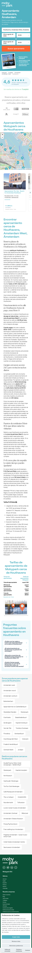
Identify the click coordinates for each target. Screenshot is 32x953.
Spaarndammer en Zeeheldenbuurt (15, 707)
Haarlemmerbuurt (21, 723)
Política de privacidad (7, 950)
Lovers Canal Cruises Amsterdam (15, 808)
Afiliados (5, 906)
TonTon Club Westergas (11, 786)
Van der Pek (7, 728)
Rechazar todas (16, 941)
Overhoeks (7, 717)
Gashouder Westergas (11, 781)
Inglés (4, 881)
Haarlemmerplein (21, 770)
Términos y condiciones (19, 950)
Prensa (4, 902)
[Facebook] (4, 867)
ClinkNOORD (22, 797)
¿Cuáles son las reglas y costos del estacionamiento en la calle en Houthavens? (13, 643)
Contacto (27, 950)
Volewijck (25, 739)
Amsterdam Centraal (10, 813)
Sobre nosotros (6, 894)
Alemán (5, 879)
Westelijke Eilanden (10, 712)
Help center (5, 898)
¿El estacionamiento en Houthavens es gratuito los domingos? (13, 650)
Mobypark (4, 72)
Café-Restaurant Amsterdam (13, 792)
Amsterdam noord (10, 690)
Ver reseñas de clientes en (16, 89)
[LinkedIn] (11, 867)
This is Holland (8, 797)
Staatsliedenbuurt (21, 717)
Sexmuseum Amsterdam (12, 847)
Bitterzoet (25, 813)
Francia (4, 884)
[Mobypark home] (7, 4)
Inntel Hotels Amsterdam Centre (14, 842)
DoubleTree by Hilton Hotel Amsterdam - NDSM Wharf (12, 764)
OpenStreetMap (22, 169)
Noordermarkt (8, 802)
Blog (4, 896)
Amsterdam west (9, 685)
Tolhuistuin (21, 802)
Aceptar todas (16, 937)
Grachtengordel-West (11, 739)
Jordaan (20, 750)
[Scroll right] (30, 192)
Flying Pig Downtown (10, 824)
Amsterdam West (6, 74)
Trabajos (5, 900)
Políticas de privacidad (8, 909)
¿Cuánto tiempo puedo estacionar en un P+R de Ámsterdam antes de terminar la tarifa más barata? (14, 664)
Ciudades (10, 72)
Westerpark (24, 712)
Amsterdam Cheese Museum (13, 819)
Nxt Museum (8, 775)
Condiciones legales (8, 908)
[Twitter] (8, 867)
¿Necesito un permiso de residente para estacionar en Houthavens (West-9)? (14, 657)
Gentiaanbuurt (19, 733)
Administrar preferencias (16, 945)
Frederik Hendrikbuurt (11, 744)
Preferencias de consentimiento (11, 911)
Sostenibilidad (6, 904)
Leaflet (14, 169)
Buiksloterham (8, 701)
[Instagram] (15, 867)
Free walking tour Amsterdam (13, 829)
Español (5, 882)
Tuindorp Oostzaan (22, 728)
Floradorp (7, 733)
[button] (16, 151)
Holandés (5, 888)
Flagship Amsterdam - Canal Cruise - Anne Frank (16, 835)
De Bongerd (7, 723)
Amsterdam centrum (10, 696)
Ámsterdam (18, 72)
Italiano (4, 886)
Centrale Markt (8, 750)
